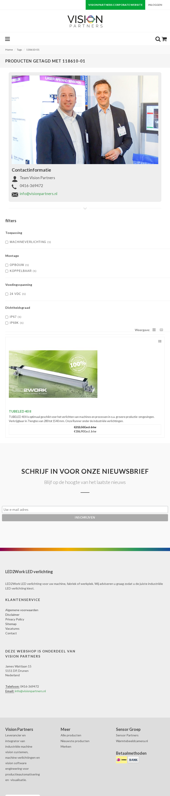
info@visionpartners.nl (38, 193)
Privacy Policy (14, 619)
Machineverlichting (30, 242)
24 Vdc (18, 294)
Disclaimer (12, 614)
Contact (11, 633)
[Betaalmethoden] (122, 759)
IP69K (17, 322)
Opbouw (19, 265)
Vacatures (12, 628)
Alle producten (71, 735)
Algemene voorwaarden (21, 610)
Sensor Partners (127, 735)
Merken (66, 746)
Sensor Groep (128, 729)
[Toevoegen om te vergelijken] (159, 341)
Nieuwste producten (75, 741)
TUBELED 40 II (20, 411)
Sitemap (11, 624)
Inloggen (155, 4)
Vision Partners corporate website (115, 4)
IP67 (15, 316)
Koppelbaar (23, 271)
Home (9, 49)
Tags (19, 49)
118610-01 (32, 49)
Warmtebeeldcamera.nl (132, 741)
